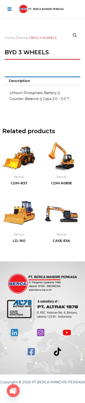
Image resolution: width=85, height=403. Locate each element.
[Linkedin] (14, 332)
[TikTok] (57, 351)
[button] (75, 35)
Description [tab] (19, 81)
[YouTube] (66, 332)
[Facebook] (31, 351)
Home (10, 38)
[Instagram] (40, 332)
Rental (23, 38)
